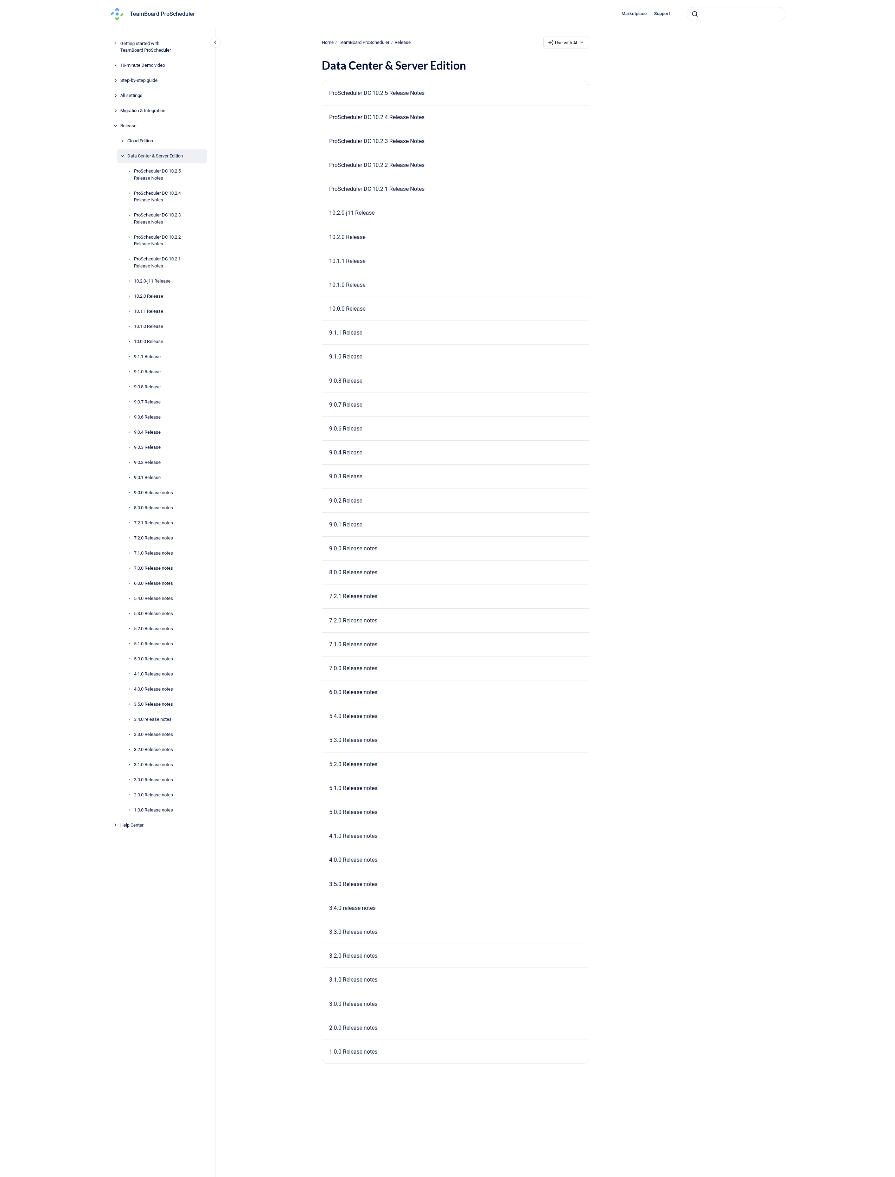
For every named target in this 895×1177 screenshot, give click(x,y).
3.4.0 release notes (153, 719)
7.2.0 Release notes (153, 538)
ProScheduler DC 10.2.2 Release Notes (157, 240)
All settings (131, 95)
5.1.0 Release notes (153, 643)
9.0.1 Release (147, 477)
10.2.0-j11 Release (152, 281)
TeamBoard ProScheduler (162, 14)
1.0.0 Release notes (153, 810)
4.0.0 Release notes (153, 689)
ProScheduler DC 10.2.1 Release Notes (157, 262)
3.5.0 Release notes (153, 704)
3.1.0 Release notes (153, 764)
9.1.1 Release (147, 356)
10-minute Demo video (142, 65)
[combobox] (736, 14)
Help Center (131, 825)
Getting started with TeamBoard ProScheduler (145, 47)
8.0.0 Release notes (153, 507)
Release (128, 125)
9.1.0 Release (147, 371)
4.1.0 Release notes (153, 674)
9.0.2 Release (147, 462)
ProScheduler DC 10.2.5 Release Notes (157, 174)
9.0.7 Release (147, 402)
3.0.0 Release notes (153, 779)
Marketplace (634, 13)
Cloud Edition (140, 140)
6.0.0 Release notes (153, 583)
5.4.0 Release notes (153, 598)
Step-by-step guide (139, 80)
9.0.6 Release (147, 417)
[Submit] (695, 14)
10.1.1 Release (148, 311)
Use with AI (566, 42)
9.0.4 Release (147, 432)
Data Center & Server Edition (155, 156)
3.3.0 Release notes (153, 734)
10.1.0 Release (148, 326)
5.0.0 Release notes (153, 658)
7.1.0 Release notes (153, 553)
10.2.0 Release (148, 296)
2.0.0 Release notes (153, 794)
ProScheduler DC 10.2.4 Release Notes (157, 196)
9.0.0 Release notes (153, 492)
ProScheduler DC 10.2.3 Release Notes (157, 218)
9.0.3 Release (147, 447)
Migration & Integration (142, 110)
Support (662, 13)
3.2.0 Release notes (153, 749)
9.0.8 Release (147, 386)
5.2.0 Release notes (153, 628)
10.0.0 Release (148, 341)
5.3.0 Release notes (153, 613)
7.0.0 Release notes (153, 568)
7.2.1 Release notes (153, 522)
